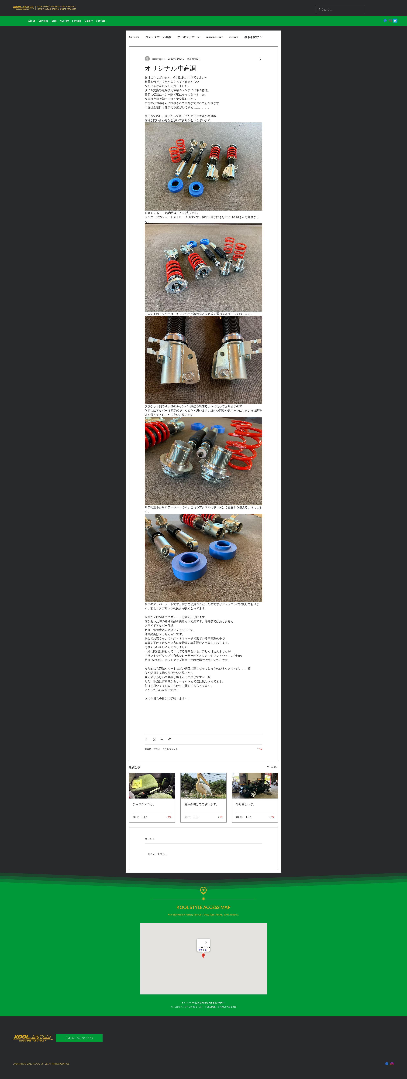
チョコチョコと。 (144, 804)
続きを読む (251, 37)
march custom (214, 37)
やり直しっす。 (246, 804)
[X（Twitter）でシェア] (153, 739)
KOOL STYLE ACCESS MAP (203, 907)
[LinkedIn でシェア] (161, 739)
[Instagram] (390, 21)
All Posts (134, 37)
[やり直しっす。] (255, 786)
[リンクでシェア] (169, 739)
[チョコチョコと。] (152, 786)
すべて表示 (272, 766)
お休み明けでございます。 (201, 804)
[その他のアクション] (260, 59)
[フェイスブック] (385, 21)
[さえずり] (395, 21)
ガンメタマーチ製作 (158, 37)
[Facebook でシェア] (146, 739)
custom (233, 37)
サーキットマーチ (188, 37)
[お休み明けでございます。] (204, 786)
